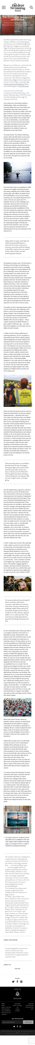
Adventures (30, 1005)
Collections (29, 1007)
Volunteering (6, 1011)
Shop (3, 1005)
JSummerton (14, 1033)
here (15, 844)
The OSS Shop (23, 86)
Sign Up (28, 1022)
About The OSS (6, 1007)
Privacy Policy (6, 1012)
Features (17, 1004)
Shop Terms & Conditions (25, 1031)
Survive (31, 1004)
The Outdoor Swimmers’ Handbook (16, 83)
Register (18, 999)
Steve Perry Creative (25, 1033)
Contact (4, 1014)
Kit (17, 1007)
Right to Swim (17, 1005)
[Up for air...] (17, 994)
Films (17, 1009)
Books (17, 1011)
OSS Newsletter (17, 1019)
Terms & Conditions (17, 1031)
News (3, 1004)
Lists (32, 1009)
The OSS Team (5, 1009)
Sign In (17, 989)
